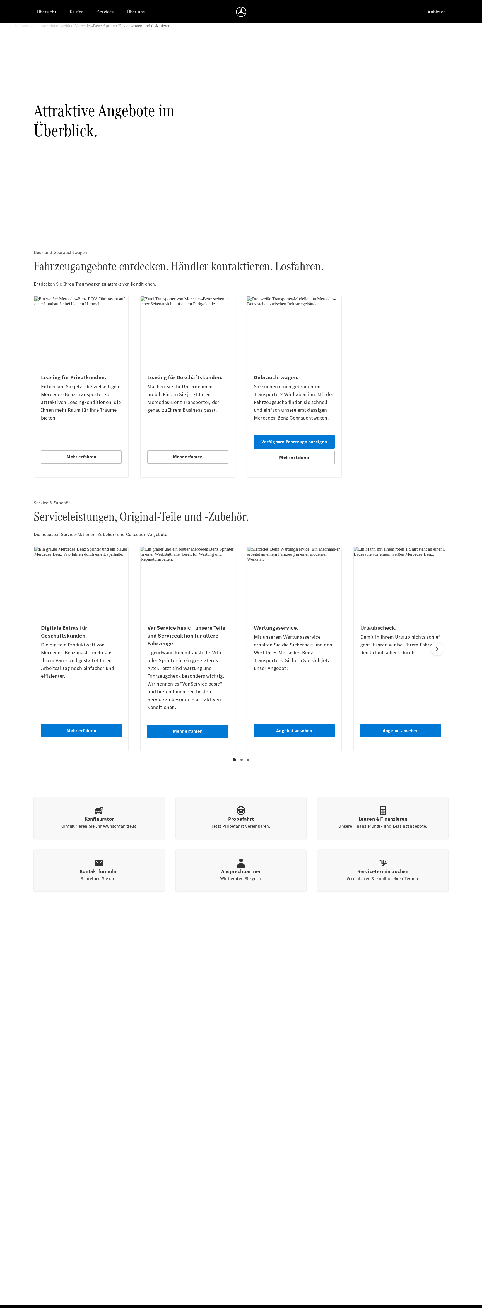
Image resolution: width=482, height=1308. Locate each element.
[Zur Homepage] (241, 11)
